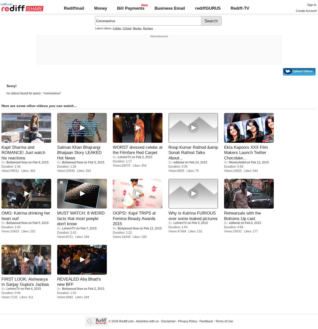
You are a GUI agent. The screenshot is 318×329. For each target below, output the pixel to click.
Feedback (206, 321)
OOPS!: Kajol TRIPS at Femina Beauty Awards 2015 (134, 218)
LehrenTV (124, 157)
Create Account (306, 11)
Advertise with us (147, 321)
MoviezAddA (237, 162)
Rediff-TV (240, 8)
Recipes (148, 28)
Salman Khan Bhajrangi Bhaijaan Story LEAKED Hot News (79, 152)
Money (100, 8)
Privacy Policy (187, 321)
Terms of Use (224, 321)
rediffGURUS (208, 8)
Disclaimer (168, 321)
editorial (178, 162)
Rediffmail (74, 8)
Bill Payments (130, 8)
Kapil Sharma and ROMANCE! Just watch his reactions (23, 152)
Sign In (312, 5)
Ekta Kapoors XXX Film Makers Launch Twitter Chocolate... (246, 152)
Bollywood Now (17, 162)
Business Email (170, 8)
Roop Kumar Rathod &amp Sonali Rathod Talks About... (193, 152)
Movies (137, 28)
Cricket (127, 28)
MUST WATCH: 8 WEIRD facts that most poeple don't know (81, 218)
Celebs (117, 28)
